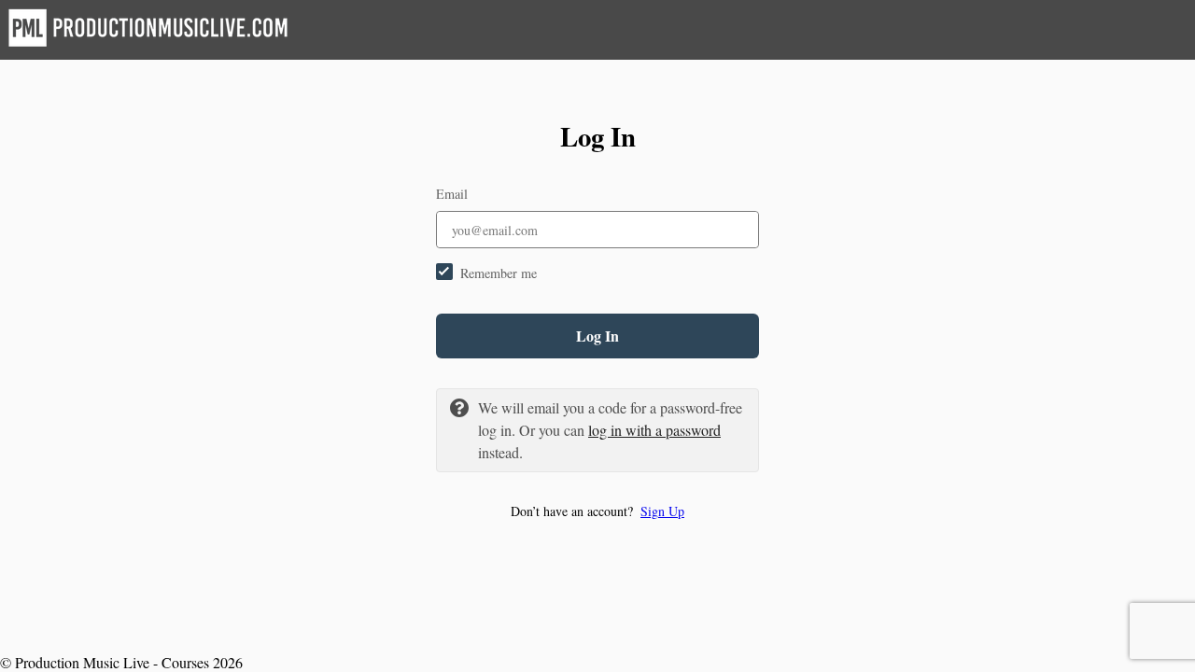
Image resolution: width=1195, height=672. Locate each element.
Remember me (498, 273)
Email (452, 194)
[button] (597, 511)
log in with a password (654, 430)
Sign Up (662, 511)
